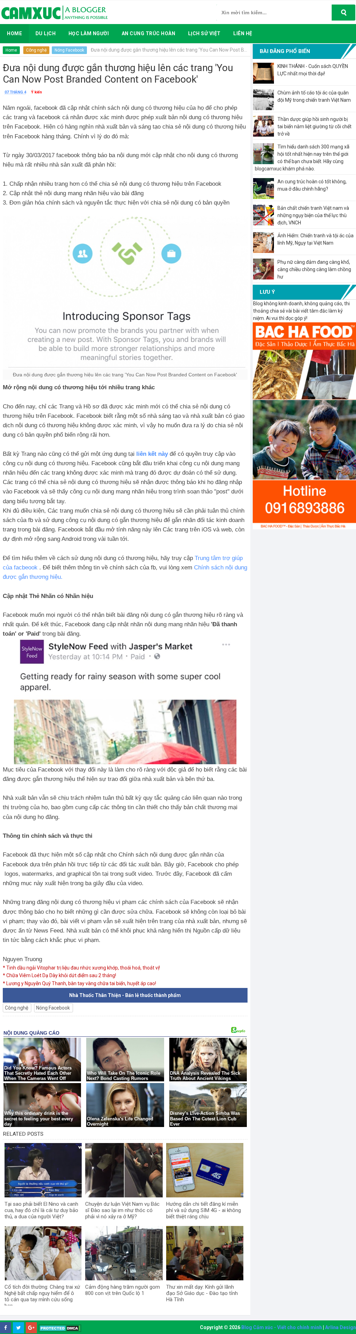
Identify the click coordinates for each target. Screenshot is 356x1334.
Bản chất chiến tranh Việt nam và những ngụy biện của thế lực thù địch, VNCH (313, 215)
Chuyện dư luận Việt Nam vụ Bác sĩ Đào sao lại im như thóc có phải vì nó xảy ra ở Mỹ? (122, 1210)
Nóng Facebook (69, 50)
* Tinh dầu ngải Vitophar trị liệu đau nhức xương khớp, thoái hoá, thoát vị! (81, 968)
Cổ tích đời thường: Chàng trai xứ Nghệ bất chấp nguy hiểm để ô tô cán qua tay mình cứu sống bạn (42, 1296)
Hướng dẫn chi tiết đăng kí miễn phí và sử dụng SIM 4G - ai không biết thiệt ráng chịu (203, 1210)
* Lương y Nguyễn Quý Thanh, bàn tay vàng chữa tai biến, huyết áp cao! (79, 983)
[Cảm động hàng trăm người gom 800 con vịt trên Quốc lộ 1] (123, 1253)
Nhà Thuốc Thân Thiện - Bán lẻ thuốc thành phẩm (125, 995)
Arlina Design (340, 1327)
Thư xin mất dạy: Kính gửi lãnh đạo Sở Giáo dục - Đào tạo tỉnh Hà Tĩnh (202, 1293)
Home (11, 50)
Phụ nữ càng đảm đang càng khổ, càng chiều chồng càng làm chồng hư (314, 269)
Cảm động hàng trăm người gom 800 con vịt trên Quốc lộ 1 (122, 1290)
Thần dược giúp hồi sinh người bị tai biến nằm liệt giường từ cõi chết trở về (314, 126)
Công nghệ (36, 50)
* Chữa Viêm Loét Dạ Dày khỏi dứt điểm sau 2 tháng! (59, 975)
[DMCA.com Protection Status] (60, 1328)
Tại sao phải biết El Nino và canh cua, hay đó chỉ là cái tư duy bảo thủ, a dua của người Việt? (41, 1210)
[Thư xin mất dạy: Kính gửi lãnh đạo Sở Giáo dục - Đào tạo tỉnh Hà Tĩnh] (204, 1253)
